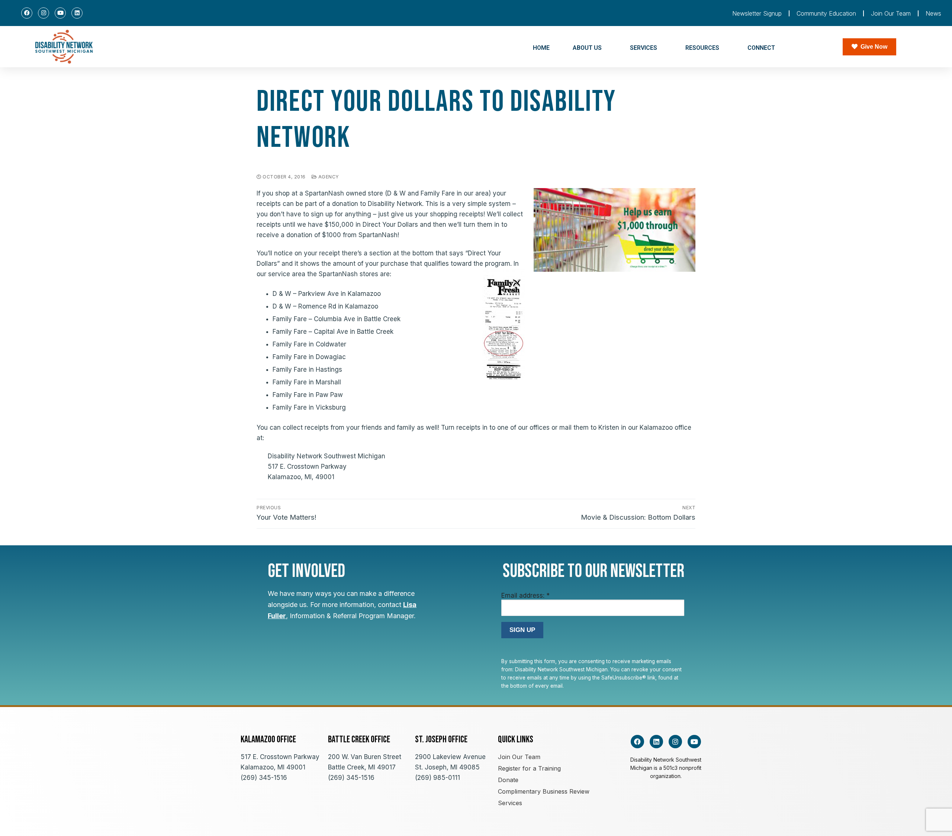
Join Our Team (891, 13)
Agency (328, 177)
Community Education (826, 13)
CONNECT (761, 47)
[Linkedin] (77, 13)
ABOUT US (587, 47)
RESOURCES (702, 47)
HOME (541, 47)
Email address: (525, 595)
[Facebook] (26, 13)
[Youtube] (60, 13)
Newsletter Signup (757, 13)
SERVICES (643, 47)
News (933, 13)
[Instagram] (43, 13)
